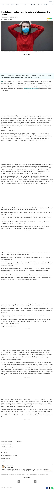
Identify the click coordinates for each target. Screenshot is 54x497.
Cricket (12, 4)
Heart (2, 81)
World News (33, 4)
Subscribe (50, 1)
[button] (19, 481)
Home (2, 4)
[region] (27, 8)
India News (18, 4)
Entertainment (26, 4)
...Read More (48, 470)
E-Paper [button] (7, 4)
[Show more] (52, 474)
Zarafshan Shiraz (9, 467)
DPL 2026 (46, 4)
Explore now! (47, 474)
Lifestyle (40, 4)
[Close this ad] (53, 489)
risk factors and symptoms (31, 88)
